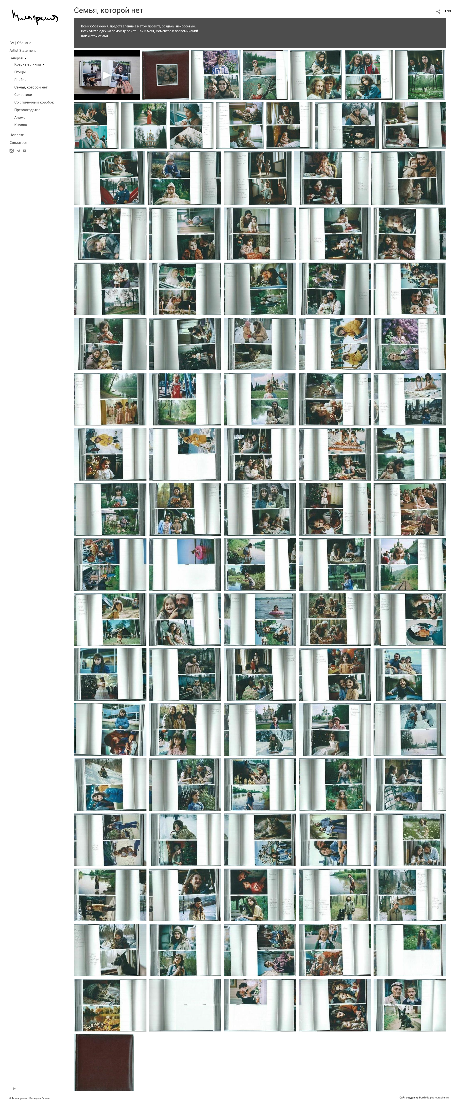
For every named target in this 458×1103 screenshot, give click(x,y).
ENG (448, 11)
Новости (17, 135)
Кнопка (20, 125)
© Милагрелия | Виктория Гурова (29, 1098)
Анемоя (20, 117)
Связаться (18, 142)
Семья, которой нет (30, 87)
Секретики (23, 95)
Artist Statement (23, 50)
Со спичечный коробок (34, 102)
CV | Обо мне (20, 43)
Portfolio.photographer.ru (434, 1097)
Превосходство (27, 110)
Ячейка (20, 80)
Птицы (20, 72)
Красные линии (27, 64)
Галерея (16, 58)
